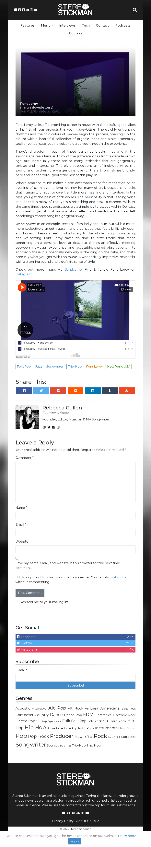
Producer (62, 736)
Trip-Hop (79, 745)
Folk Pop (79, 721)
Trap (68, 745)
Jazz (123, 728)
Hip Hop (35, 727)
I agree (74, 841)
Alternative (39, 708)
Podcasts (123, 25)
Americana (110, 708)
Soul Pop (59, 745)
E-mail (22, 670)
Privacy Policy (63, 821)
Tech (86, 25)
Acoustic (23, 708)
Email (21, 524)
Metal (131, 728)
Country (42, 715)
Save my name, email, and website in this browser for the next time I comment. (69, 565)
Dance (56, 714)
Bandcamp (73, 269)
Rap (78, 736)
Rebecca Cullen (50, 111)
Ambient (92, 708)
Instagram (23, 274)
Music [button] (45, 25)
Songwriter (31, 744)
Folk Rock (94, 721)
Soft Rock (128, 737)
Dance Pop (73, 715)
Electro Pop (25, 721)
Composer (24, 715)
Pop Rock (38, 736)
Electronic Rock (124, 715)
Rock (100, 736)
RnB (88, 736)
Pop (21, 735)
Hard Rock (118, 721)
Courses (75, 33)
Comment (25, 458)
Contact (102, 25)
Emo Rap (41, 721)
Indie (59, 728)
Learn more (127, 836)
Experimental (54, 721)
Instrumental (107, 728)
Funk (105, 721)
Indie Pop (70, 728)
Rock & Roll (114, 737)
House (51, 728)
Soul (50, 745)
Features (27, 25)
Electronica (103, 715)
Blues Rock (128, 708)
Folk (66, 720)
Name (21, 508)
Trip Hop (94, 745)
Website (22, 541)
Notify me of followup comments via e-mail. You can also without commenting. (71, 579)
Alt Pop (57, 708)
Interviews (67, 25)
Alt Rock (75, 708)
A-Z (96, 821)
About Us (83, 821)
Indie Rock (86, 728)
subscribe (118, 577)
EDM (88, 714)
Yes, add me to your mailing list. (44, 602)
